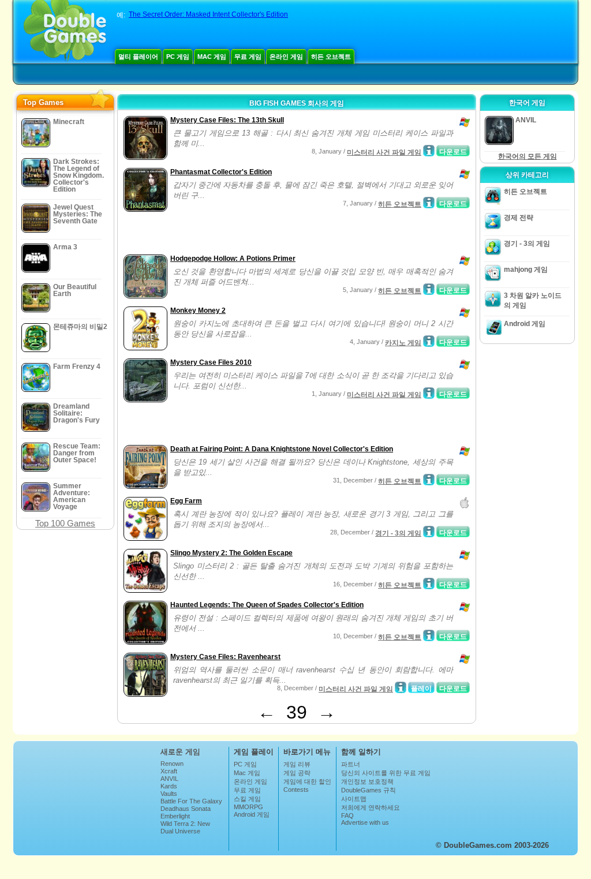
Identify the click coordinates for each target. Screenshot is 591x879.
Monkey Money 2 (198, 310)
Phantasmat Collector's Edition (221, 172)
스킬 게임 (247, 798)
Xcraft (168, 771)
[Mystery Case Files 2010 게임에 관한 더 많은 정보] (429, 393)
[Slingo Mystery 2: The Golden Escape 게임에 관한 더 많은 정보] (429, 583)
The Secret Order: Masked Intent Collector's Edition (208, 14)
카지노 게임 (403, 343)
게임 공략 (297, 772)
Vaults (168, 793)
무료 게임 (247, 56)
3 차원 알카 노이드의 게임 (533, 300)
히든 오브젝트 (331, 56)
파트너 (350, 764)
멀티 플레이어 (138, 56)
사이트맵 (353, 798)
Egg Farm (186, 501)
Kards (168, 786)
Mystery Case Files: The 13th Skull (227, 120)
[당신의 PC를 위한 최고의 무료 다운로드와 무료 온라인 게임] (65, 31)
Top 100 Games (65, 523)
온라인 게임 (286, 56)
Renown (172, 763)
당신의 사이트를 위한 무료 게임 (386, 772)
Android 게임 (524, 324)
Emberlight (175, 816)
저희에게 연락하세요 (370, 807)
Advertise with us (365, 822)
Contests (296, 789)
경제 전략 (518, 218)
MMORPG (248, 806)
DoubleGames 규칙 (368, 790)
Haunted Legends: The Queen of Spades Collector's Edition (267, 605)
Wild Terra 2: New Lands (185, 827)
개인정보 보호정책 (367, 781)
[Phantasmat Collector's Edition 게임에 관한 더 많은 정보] (429, 202)
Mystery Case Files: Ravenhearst (225, 657)
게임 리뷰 (297, 764)
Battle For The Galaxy (191, 801)
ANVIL (169, 778)
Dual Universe (180, 831)
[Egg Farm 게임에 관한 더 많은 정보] (429, 531)
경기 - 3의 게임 (398, 533)
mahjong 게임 (526, 269)
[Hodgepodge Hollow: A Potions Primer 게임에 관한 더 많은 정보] (429, 289)
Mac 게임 (211, 56)
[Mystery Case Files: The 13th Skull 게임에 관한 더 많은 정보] (429, 150)
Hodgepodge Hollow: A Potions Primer (233, 259)
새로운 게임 (180, 751)
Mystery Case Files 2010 (211, 362)
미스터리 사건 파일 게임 (384, 152)
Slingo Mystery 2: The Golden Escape (231, 553)
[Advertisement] (256, 234)
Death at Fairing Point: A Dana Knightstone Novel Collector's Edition (281, 449)
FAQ (347, 815)
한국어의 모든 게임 (527, 156)
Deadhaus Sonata (185, 808)
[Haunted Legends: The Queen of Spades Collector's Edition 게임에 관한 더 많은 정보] (429, 635)
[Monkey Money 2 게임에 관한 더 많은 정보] (429, 341)
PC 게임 (177, 56)
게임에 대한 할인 (307, 781)
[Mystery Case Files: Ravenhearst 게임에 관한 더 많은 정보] (400, 687)
